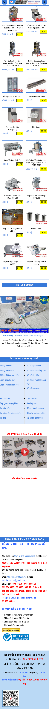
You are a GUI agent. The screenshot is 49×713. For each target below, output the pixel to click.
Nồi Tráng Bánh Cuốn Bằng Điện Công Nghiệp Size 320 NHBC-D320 (36, 162)
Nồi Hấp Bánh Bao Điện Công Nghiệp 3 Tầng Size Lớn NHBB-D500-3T (12, 63)
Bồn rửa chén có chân (36, 413)
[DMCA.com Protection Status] (11, 630)
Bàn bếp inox (32, 403)
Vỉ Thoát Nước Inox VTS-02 (36, 96)
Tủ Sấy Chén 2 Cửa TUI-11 (12, 96)
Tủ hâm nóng (5, 408)
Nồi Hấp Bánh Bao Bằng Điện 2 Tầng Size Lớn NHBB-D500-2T (36, 63)
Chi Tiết (20, 34)
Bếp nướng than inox (35, 408)
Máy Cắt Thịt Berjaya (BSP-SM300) (12, 263)
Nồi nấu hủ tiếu (33, 375)
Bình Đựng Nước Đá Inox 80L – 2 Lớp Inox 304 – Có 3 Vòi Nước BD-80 (12, 27)
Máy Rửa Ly (36, 127)
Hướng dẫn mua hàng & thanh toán (18, 614)
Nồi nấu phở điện (34, 365)
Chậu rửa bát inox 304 (9, 384)
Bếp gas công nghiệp (9, 403)
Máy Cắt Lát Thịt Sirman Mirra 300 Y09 (13, 196)
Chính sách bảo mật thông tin (16, 618)
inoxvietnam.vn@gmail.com (13, 580)
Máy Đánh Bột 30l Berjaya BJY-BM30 (36, 196)
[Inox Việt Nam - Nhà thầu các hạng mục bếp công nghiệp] (24, 2)
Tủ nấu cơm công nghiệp (10, 413)
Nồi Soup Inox (36, 228)
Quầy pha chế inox (7, 380)
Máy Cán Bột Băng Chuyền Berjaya (36, 263)
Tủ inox (3, 418)
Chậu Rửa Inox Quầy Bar (13, 160)
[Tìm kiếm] (4, 2)
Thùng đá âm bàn (7, 370)
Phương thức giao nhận (14, 625)
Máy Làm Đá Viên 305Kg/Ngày (12, 128)
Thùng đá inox (6, 365)
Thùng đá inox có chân (9, 375)
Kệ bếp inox (32, 398)
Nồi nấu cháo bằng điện (36, 370)
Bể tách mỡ (5, 398)
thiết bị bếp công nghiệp (24, 556)
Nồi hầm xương (33, 388)
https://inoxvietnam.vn (16, 577)
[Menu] (44, 2)
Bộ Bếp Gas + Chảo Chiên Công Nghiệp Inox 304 (36, 26)
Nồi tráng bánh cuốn (35, 418)
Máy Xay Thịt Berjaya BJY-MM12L (12, 229)
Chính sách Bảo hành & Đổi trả (16, 621)
